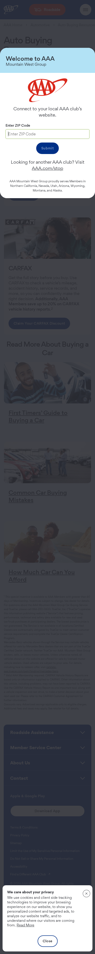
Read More (25, 925)
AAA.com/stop (47, 168)
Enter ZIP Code (18, 125)
